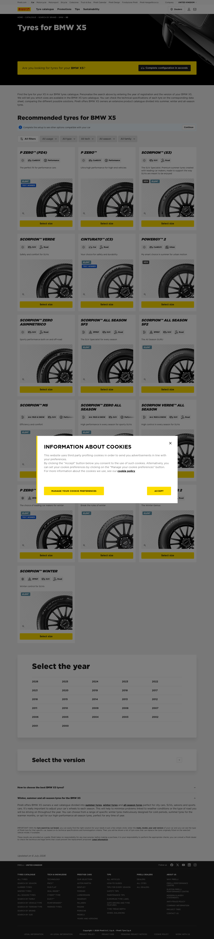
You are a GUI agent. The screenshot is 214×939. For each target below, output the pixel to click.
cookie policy (126, 470)
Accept (159, 491)
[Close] (170, 443)
